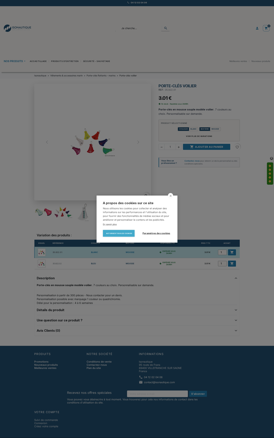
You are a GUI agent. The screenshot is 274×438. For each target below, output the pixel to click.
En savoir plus (110, 224)
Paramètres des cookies (156, 233)
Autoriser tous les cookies (119, 233)
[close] (170, 195)
